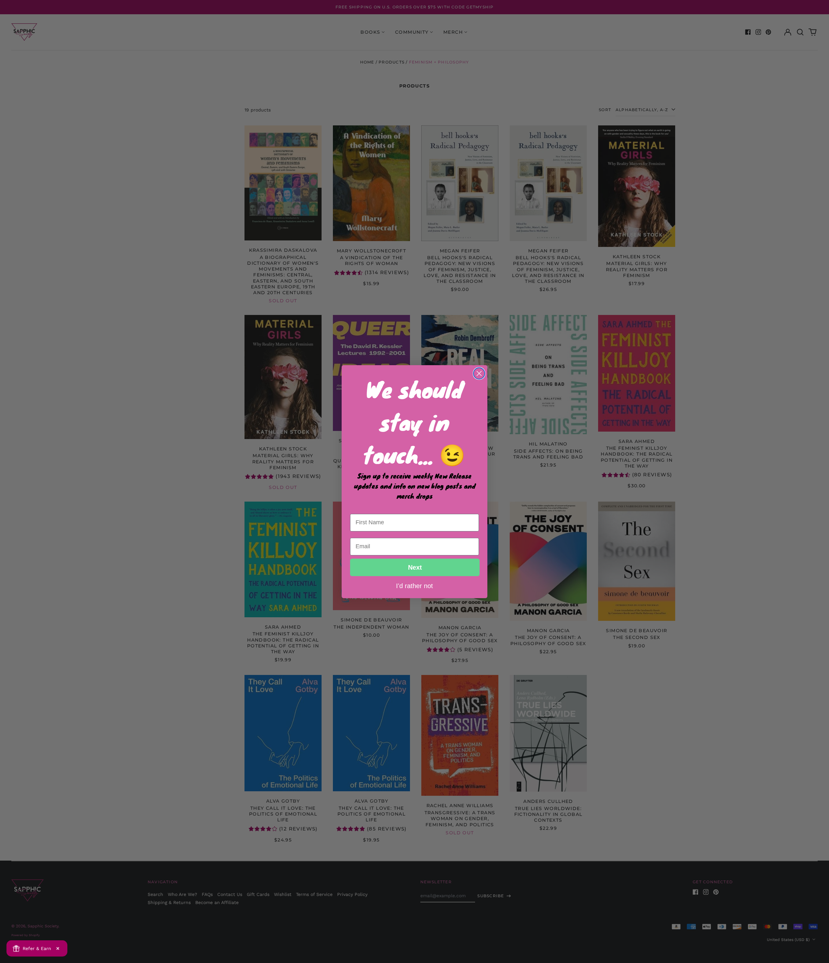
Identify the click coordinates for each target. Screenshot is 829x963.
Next (415, 567)
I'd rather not (414, 585)
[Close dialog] (479, 373)
